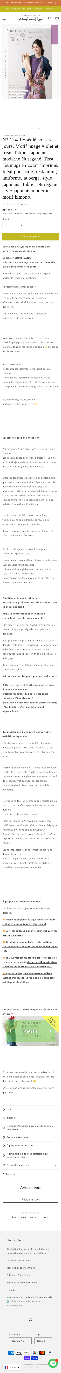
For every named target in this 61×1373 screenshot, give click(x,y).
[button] (4, 18)
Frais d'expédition (21, 214)
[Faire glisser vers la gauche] (22, 128)
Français (41, 1340)
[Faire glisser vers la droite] (38, 128)
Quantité (6, 219)
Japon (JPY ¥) (18, 1340)
